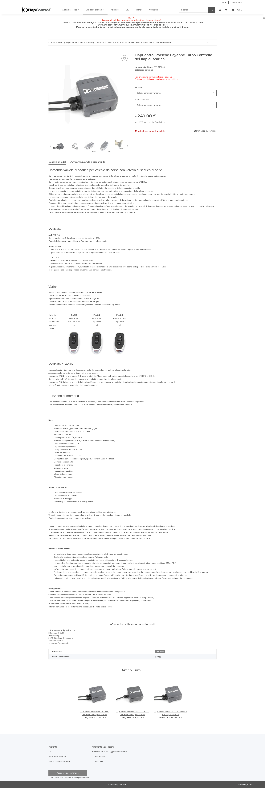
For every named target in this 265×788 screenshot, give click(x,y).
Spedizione (160, 122)
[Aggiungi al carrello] (50, 51)
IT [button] (223, 2)
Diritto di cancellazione (59, 761)
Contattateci (236, 2)
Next (128, 146)
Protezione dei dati (57, 756)
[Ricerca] (211, 10)
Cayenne (149, 70)
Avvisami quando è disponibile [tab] (87, 162)
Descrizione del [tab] (57, 162)
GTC (50, 751)
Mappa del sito (98, 756)
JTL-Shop (250, 784)
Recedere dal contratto (68, 773)
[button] (220, 9)
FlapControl (160, 651)
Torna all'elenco (56, 42)
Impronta (52, 747)
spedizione (85, 777)
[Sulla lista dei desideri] (124, 58)
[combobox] (176, 93)
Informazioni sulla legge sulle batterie (109, 751)
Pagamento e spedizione (103, 747)
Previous (50, 146)
